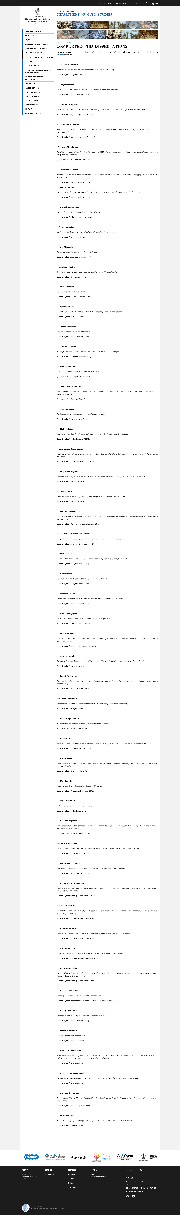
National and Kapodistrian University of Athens (31, 1176)
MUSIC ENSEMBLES (32, 88)
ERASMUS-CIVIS (31, 66)
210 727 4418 (137, 1188)
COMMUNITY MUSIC (32, 96)
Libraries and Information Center (99, 1175)
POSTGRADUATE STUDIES (35, 48)
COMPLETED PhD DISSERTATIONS (39, 57)
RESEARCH (29, 61)
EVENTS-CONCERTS (32, 92)
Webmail (71, 1174)
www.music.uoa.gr (106, 4)
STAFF (27, 40)
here (62, 54)
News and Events (32, 113)
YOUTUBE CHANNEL (32, 100)
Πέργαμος (72, 1187)
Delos (70, 1183)
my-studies (49, 1174)
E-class (71, 1179)
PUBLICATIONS (31, 84)
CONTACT (28, 109)
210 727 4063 (152, 1188)
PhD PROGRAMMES (68, 42)
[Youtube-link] (157, 4)
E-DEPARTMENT (31, 105)
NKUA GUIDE (30, 36)
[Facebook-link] (153, 4)
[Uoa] (26, 1208)
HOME (59, 42)
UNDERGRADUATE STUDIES (36, 44)
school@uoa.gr (137, 1191)
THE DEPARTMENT (32, 31)
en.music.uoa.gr (122, 4)
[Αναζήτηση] (147, 4)
